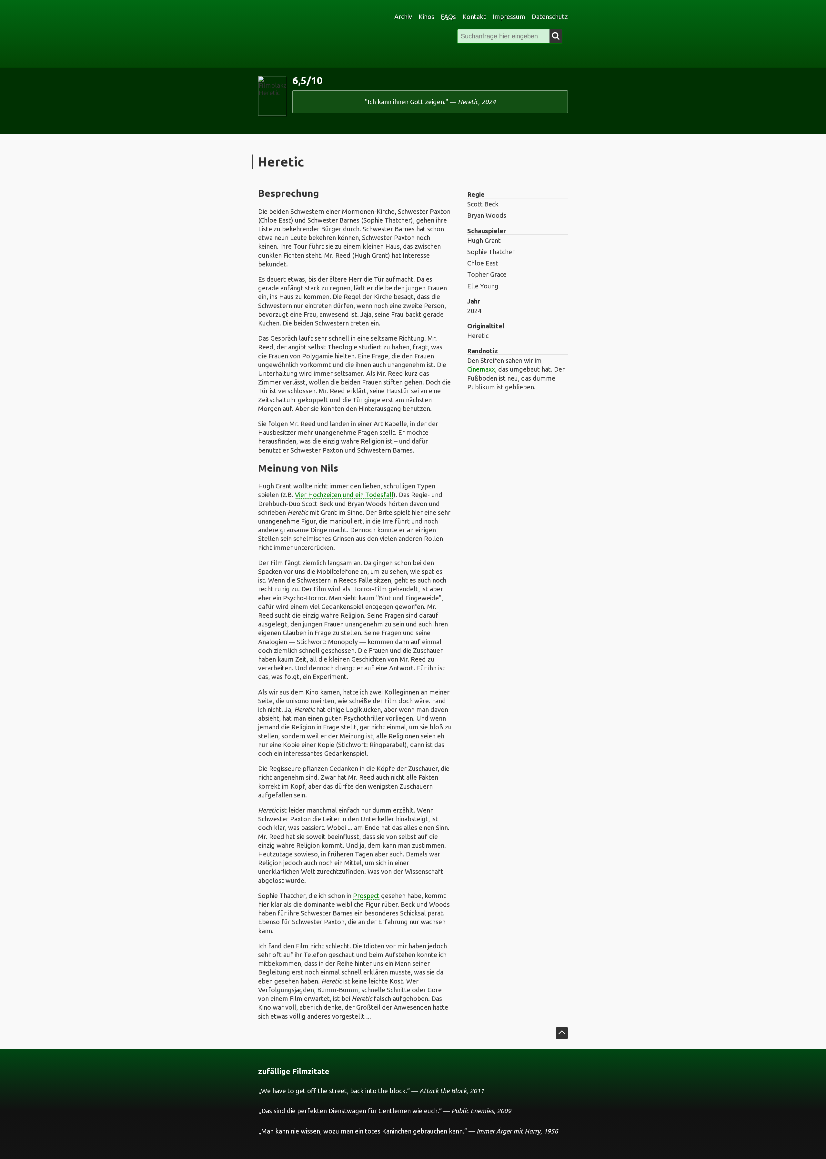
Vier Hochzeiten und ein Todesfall (344, 494)
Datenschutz (550, 16)
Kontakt (474, 16)
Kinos (426, 16)
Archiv (403, 16)
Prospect (366, 895)
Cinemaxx (481, 369)
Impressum (508, 16)
